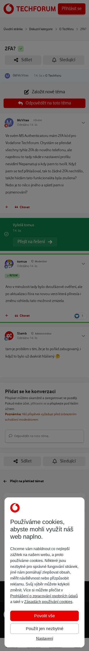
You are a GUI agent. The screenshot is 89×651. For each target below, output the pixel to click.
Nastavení (44, 639)
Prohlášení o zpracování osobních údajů (44, 596)
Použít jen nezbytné (44, 628)
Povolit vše (44, 615)
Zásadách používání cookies (48, 602)
